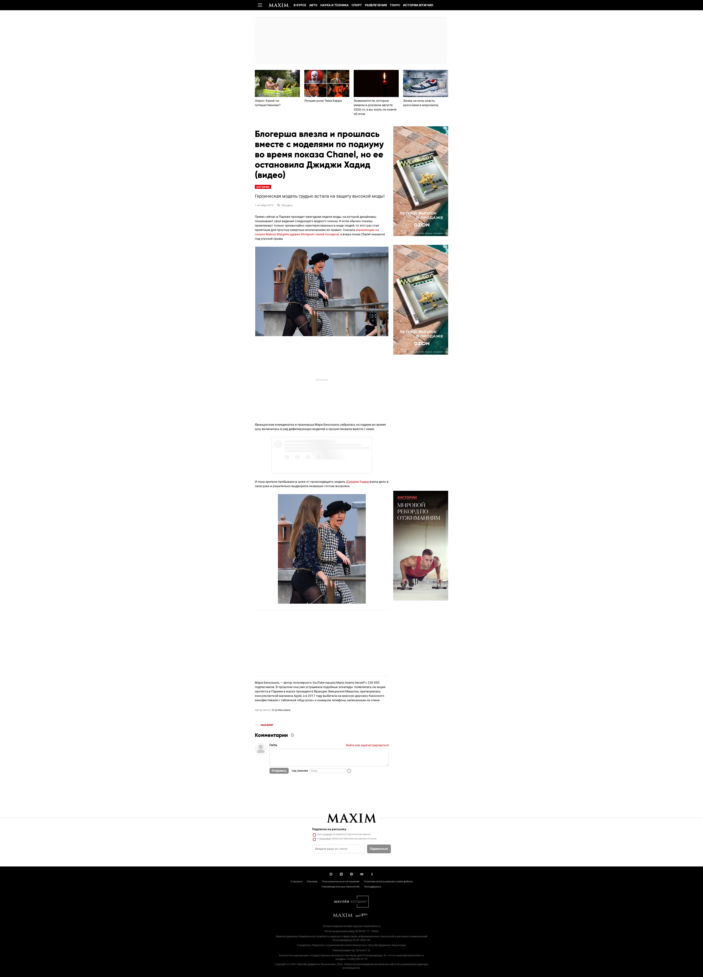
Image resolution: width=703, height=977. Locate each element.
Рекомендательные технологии (340, 886)
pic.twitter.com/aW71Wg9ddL (324, 443)
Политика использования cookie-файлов (388, 881)
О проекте (296, 881)
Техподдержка (372, 886)
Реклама (312, 881)
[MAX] (331, 873)
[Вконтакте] (341, 873)
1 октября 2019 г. (340, 448)
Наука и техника (334, 5)
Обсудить (287, 205)
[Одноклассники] (372, 873)
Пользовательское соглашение (340, 881)
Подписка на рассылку (329, 829)
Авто (313, 5)
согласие (327, 834)
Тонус (395, 5)
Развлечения (376, 5)
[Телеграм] (351, 873)
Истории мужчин (418, 5)
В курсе (300, 5)
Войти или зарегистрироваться (367, 745)
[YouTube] (361, 873)
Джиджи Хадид (357, 481)
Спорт (357, 5)
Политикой (325, 838)
